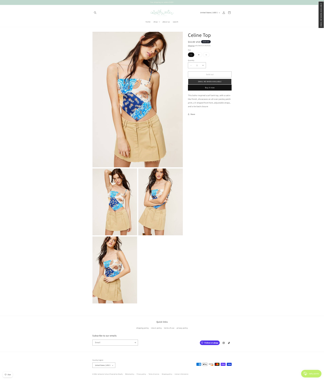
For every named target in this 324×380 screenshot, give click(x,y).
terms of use (169, 328)
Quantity (191, 60)
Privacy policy (141, 374)
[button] (321, 14)
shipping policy (142, 328)
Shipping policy (167, 374)
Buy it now (210, 87)
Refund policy (129, 374)
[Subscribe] (135, 343)
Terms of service (154, 374)
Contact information (181, 374)
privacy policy (182, 328)
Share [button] (192, 114)
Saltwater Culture (103, 374)
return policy (156, 328)
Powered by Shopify (116, 374)
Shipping (191, 45)
